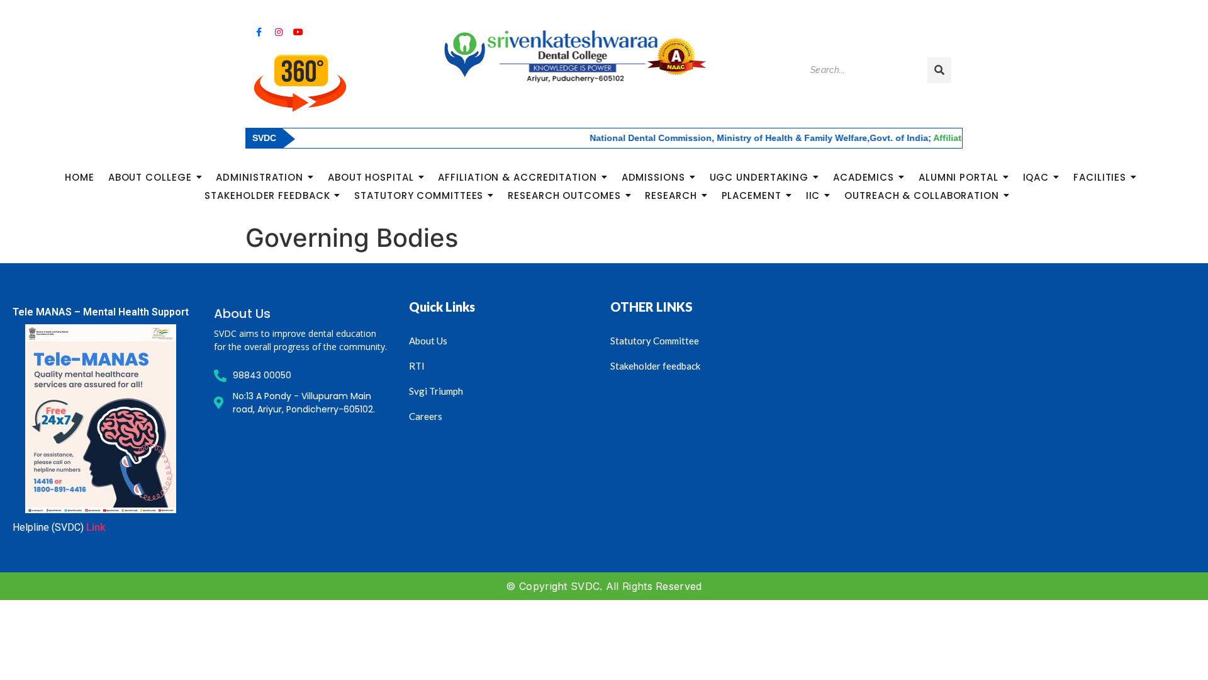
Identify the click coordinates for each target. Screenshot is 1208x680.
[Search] (939, 70)
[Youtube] (298, 32)
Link (96, 527)
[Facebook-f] (259, 32)
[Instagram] (278, 32)
